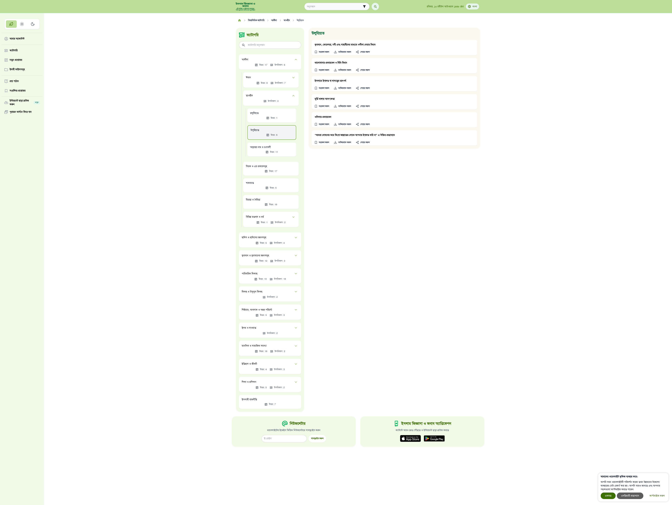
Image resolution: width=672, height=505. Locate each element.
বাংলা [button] (474, 6)
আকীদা (245, 59)
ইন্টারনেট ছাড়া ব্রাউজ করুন (24, 102)
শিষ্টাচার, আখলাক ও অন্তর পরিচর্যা (257, 309)
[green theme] (11, 24)
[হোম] (239, 20)
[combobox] (334, 6)
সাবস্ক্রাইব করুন (317, 438)
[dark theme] (32, 24)
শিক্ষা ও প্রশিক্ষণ (249, 382)
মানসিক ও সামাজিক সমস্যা (254, 345)
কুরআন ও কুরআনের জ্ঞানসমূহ (255, 255)
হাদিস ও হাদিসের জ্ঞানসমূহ (254, 237)
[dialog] (633, 487)
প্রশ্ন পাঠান (14, 81)
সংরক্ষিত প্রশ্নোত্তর (17, 90)
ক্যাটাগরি (14, 50)
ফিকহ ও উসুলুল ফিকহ (252, 291)
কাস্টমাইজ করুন (657, 495)
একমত (608, 495)
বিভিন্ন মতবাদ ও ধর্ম (255, 216)
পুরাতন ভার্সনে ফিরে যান (21, 112)
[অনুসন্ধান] (375, 6)
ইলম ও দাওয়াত (249, 327)
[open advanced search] (364, 6)
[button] (321, 52)
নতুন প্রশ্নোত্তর (16, 60)
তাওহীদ (249, 95)
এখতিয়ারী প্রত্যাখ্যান (630, 495)
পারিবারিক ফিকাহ (249, 273)
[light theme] (22, 24)
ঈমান (248, 77)
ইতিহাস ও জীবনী (249, 363)
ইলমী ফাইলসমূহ (17, 69)
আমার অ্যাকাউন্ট (17, 38)
